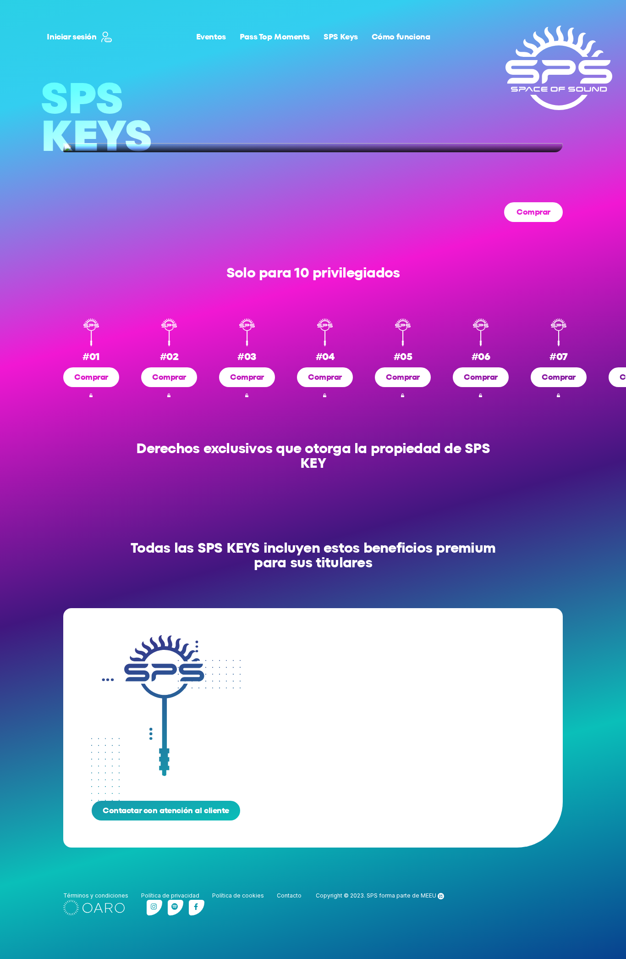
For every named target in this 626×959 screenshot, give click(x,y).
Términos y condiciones (95, 895)
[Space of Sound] (558, 68)
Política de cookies (238, 895)
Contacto (289, 895)
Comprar (533, 211)
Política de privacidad (170, 895)
